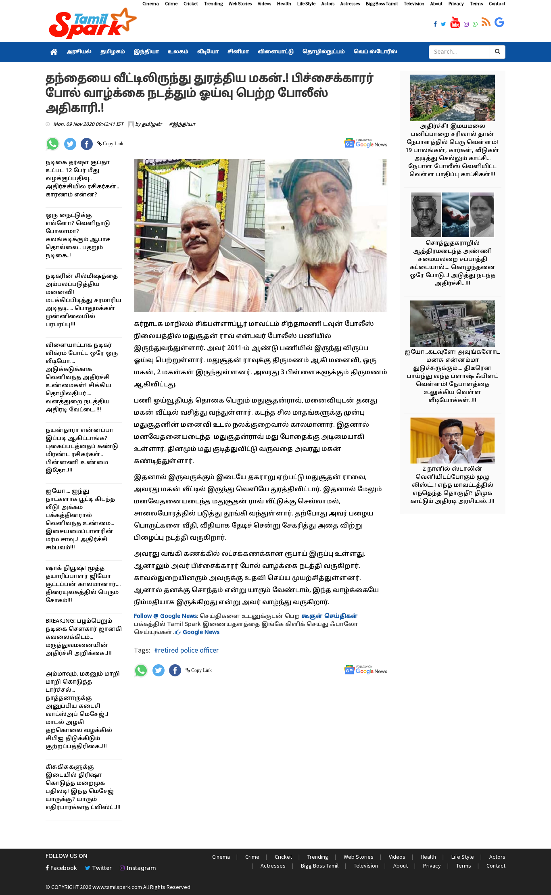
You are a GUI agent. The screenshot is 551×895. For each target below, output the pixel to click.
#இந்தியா (182, 124)
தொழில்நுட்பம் (324, 52)
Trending (213, 3)
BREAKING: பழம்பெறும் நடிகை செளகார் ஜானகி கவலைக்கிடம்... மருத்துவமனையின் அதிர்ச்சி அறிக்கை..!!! (84, 637)
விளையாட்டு (276, 52)
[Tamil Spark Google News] (499, 23)
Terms (476, 3)
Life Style (306, 3)
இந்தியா (146, 52)
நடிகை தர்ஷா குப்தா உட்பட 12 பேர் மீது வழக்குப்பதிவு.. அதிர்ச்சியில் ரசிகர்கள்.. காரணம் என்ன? (82, 178)
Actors (327, 3)
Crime (171, 3)
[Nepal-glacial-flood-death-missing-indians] (452, 99)
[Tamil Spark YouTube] (455, 23)
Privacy (456, 3)
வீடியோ (208, 52)
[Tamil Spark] (92, 24)
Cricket (191, 3)
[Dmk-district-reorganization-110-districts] (452, 441)
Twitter (101, 868)
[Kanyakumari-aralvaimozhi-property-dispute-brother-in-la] (452, 216)
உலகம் (178, 52)
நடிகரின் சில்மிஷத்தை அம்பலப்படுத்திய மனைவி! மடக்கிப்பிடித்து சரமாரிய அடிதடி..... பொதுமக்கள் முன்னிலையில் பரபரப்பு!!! (83, 300)
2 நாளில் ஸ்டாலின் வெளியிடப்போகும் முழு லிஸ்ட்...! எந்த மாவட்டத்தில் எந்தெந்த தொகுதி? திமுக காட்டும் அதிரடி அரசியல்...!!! (452, 485)
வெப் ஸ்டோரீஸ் (375, 52)
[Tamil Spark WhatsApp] (475, 25)
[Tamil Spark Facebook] (435, 25)
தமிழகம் (112, 52)
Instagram (140, 868)
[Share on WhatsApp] (53, 144)
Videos (264, 3)
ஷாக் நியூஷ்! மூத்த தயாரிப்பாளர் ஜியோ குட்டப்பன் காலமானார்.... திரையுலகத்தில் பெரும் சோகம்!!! (83, 584)
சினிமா (238, 52)
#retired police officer (186, 650)
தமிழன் (152, 124)
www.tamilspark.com (117, 887)
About (436, 3)
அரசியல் (79, 52)
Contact (497, 3)
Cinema (150, 3)
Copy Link (112, 143)
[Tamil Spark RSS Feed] (486, 23)
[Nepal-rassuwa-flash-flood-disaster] (452, 324)
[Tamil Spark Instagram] (466, 25)
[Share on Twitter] (70, 144)
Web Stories (240, 3)
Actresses (350, 3)
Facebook (63, 868)
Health (284, 3)
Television (414, 3)
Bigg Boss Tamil (382, 3)
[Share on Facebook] (87, 144)
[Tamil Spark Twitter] (443, 25)
